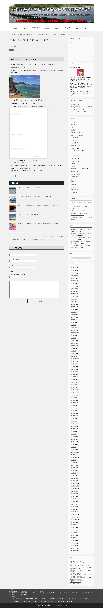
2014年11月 (74, 517)
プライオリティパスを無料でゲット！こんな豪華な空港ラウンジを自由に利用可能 (38, 205)
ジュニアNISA (74, 137)
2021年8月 (73, 306)
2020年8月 (73, 338)
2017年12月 (74, 421)
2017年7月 (73, 434)
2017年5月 (73, 439)
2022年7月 (73, 278)
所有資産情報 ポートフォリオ (36, 28)
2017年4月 (73, 441)
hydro (78, 231)
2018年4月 (73, 410)
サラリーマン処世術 (76, 132)
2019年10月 (74, 364)
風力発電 (73, 192)
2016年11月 (74, 454)
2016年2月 (73, 478)
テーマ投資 (73, 143)
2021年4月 (73, 317)
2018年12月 (74, 390)
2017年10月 (74, 426)
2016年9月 (73, 460)
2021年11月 (74, 299)
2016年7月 (73, 465)
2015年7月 (73, 496)
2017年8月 (73, 431)
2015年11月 (74, 486)
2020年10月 (74, 332)
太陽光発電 (73, 174)
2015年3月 (73, 506)
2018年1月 (73, 418)
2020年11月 (74, 330)
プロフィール (25, 28)
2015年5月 (73, 501)
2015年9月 (73, 491)
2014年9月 (73, 522)
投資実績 (73, 176)
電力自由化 (73, 189)
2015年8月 (73, 493)
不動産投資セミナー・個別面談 (79, 169)
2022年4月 (73, 286)
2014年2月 (73, 540)
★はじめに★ (14, 28)
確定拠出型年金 (75, 184)
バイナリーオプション (76, 150)
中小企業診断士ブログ (75, 582)
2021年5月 (73, 314)
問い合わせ (78, 28)
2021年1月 (73, 325)
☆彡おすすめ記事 (67, 28)
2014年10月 (74, 519)
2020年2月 (73, 353)
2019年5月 (73, 377)
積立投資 (57, 28)
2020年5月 (73, 345)
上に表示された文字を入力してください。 (20, 274)
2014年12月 (74, 514)
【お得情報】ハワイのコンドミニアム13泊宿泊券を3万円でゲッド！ (35, 196)
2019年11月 (74, 361)
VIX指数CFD (74, 124)
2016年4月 (73, 473)
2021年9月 (73, 304)
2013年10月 (74, 550)
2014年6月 (73, 530)
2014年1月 (73, 543)
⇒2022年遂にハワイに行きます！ (18, 162)
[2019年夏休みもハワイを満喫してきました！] (12, 219)
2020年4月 (73, 348)
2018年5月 (73, 408)
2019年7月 (73, 371)
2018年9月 (73, 397)
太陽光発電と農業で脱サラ (76, 580)
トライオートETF (75, 145)
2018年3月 (73, 413)
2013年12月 (74, 545)
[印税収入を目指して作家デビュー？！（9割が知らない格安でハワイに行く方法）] (12, 228)
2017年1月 (73, 449)
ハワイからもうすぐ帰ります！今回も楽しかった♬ (31, 187)
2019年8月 (73, 369)
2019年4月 (73, 379)
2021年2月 (73, 322)
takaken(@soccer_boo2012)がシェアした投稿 (28, 156)
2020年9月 (73, 335)
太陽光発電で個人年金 (75, 573)
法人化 (72, 181)
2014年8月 (73, 524)
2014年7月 (73, 527)
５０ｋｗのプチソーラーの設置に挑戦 (79, 565)
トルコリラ (73, 148)
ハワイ (11, 49)
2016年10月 (74, 457)
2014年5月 (73, 532)
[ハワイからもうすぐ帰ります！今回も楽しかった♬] (12, 192)
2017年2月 (73, 447)
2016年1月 (73, 480)
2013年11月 (74, 548)
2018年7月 (73, 402)
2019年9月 (73, 366)
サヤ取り (73, 130)
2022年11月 (74, 267)
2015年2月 (73, 509)
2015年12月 (74, 483)
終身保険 (73, 187)
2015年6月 (73, 499)
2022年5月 (73, 283)
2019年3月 (73, 382)
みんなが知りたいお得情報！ (80, 111)
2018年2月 (73, 415)
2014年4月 (73, 535)
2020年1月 (73, 356)
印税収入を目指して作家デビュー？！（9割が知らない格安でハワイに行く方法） (38, 223)
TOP (29, 34)
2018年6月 (73, 405)
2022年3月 (73, 288)
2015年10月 (74, 488)
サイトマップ (88, 28)
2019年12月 (74, 358)
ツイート (11, 52)
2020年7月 (73, 340)
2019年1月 (73, 387)
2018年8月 (73, 400)
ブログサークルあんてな (76, 583)
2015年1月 (73, 512)
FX (71, 122)
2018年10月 (74, 395)
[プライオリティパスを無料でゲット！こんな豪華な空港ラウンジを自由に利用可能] (12, 210)
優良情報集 (46, 28)
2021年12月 (74, 296)
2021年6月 (73, 312)
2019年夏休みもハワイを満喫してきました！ (29, 214)
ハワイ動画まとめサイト (79, 109)
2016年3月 (73, 475)
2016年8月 (73, 462)
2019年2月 (73, 384)
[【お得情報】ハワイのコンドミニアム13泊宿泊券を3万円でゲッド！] (12, 201)
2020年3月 (73, 351)
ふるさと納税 (74, 158)
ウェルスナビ (74, 127)
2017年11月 (74, 423)
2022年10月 (74, 270)
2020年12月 (74, 327)
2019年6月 (73, 374)
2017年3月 (73, 444)
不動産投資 (73, 166)
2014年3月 (73, 537)
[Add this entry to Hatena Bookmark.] (15, 52)
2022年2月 (73, 291)
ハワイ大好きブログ (78, 104)
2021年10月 (74, 301)
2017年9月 (73, 428)
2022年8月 (73, 275)
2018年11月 (74, 392)
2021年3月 (73, 319)
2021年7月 (73, 309)
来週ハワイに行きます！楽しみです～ (80, 211)
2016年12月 (74, 452)
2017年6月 (73, 436)
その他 (72, 140)
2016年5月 (73, 470)
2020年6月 (73, 343)
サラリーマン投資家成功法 (77, 135)
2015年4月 (73, 504)
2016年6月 (73, 467)
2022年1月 (73, 293)
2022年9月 (73, 273)
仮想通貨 (73, 171)
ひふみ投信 (73, 156)
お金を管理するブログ (75, 561)
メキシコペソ (74, 163)
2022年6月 (73, 280)
